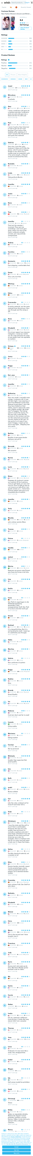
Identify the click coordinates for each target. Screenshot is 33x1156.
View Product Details (24, 28)
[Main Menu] (2, 2)
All (7, 75)
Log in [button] (27, 2)
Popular (4, 7)
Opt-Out (16, 1150)
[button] (24, 2)
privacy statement (16, 1136)
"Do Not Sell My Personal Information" (17, 1144)
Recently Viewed (26, 7)
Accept (16, 1147)
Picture (13, 75)
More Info (16, 1153)
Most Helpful (22, 75)
